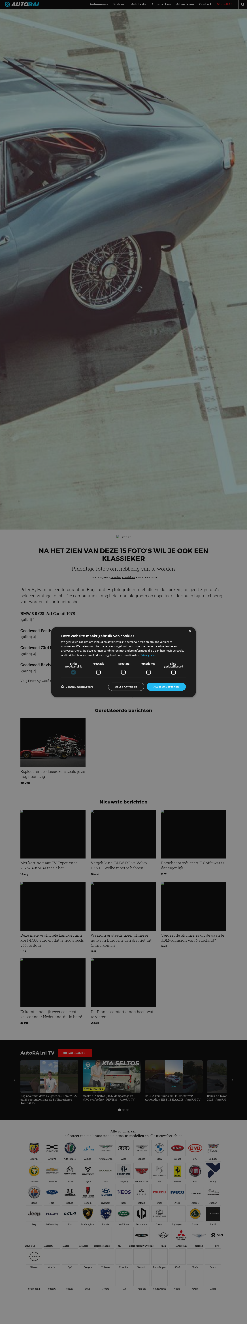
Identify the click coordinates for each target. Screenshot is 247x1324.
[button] (77, 687)
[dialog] (123, 662)
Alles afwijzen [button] (126, 686)
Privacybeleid (148, 655)
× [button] (190, 631)
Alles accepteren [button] (166, 686)
